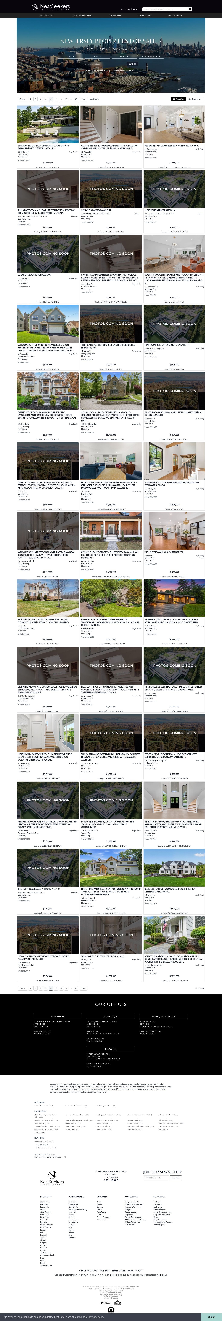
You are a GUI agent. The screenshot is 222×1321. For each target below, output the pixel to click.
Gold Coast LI (45, 1212)
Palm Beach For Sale (165, 1115)
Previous (22, 99)
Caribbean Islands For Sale (43, 1129)
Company (116, 16)
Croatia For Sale (132, 1123)
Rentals (103, 49)
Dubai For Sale (101, 1129)
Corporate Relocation (161, 1214)
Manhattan (44, 1202)
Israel (42, 1258)
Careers (100, 1207)
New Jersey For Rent (42, 1154)
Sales (90, 49)
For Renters (157, 1207)
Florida (71, 1217)
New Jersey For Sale (41, 1141)
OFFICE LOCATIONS (88, 1270)
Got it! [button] (211, 1317)
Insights (128, 1209)
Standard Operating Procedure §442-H (111, 1291)
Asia (70, 1235)
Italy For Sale (163, 1120)
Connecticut (44, 1220)
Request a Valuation (132, 1207)
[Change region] (160, 41)
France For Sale (132, 1120)
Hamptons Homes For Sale (74, 1115)
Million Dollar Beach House (136, 1220)
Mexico (43, 1250)
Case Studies (74, 1207)
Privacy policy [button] (96, 1317)
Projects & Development (134, 1204)
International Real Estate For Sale (138, 1126)
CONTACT (104, 1270)
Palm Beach (44, 1214)
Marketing (144, 16)
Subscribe (176, 1178)
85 (76, 99)
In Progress (73, 1202)
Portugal (43, 1235)
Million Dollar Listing (133, 1222)
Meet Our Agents (95, 71)
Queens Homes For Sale (105, 1120)
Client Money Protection (111, 1297)
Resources (175, 16)
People (99, 1204)
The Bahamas (45, 1253)
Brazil (42, 1263)
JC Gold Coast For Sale (42, 1106)
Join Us (99, 1214)
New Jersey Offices (125, 71)
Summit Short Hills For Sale (74, 1106)
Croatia (43, 1245)
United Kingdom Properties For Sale (76, 1120)
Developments (82, 16)
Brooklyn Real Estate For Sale (43, 1120)
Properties (47, 16)
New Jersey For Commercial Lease (47, 1157)
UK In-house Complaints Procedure (111, 1293)
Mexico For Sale (102, 1126)
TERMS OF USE (118, 1270)
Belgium (43, 1243)
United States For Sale (72, 1126)
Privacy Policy (102, 1220)
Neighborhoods (159, 1220)
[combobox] (165, 9)
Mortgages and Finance (162, 1222)
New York (72, 1212)
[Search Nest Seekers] (190, 9)
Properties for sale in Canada (43, 1126)
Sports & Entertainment (162, 1212)
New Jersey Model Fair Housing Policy (111, 1295)
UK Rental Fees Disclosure (111, 1299)
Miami (42, 1209)
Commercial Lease (124, 49)
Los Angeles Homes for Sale (106, 1115)
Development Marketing (78, 1209)
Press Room (101, 1212)
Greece (43, 1240)
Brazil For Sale (132, 1129)
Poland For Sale (39, 1132)
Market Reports (159, 1225)
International (73, 1204)
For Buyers (157, 1202)
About (99, 1202)
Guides (156, 1217)
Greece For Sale (70, 1123)
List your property (132, 1202)
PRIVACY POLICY (135, 1270)
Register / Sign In (129, 9)
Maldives (72, 1237)
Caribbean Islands (47, 1255)
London (71, 1214)
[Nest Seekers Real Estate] (49, 7)
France (43, 1230)
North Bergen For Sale (104, 1106)
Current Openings (103, 1217)
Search (132, 64)
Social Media (130, 1212)
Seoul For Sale (163, 1129)
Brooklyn (43, 1222)
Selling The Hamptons (133, 1217)
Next (83, 99)
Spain (42, 1237)
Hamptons (44, 1204)
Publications (130, 1225)
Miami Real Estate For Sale (136, 1115)
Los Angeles (45, 1207)
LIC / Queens (45, 1227)
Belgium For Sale (102, 1123)
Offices (99, 1209)
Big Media (129, 1214)
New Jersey (44, 1217)
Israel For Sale (70, 1129)
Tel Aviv (72, 1232)
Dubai (42, 1260)
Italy (42, 1232)
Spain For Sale (39, 1123)
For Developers (159, 1209)
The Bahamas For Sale (166, 1126)
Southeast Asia (46, 1265)
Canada (43, 1247)
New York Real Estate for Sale (168, 1123)
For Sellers (157, 1204)
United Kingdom (46, 1225)
